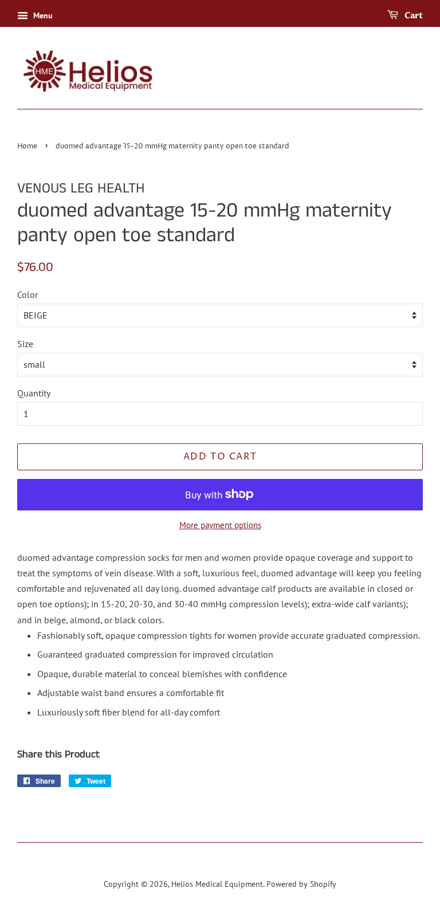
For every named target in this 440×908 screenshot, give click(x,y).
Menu (42, 15)
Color (27, 294)
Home (27, 146)
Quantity (33, 393)
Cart (413, 15)
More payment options (220, 525)
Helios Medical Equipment (217, 884)
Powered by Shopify (301, 884)
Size (25, 343)
